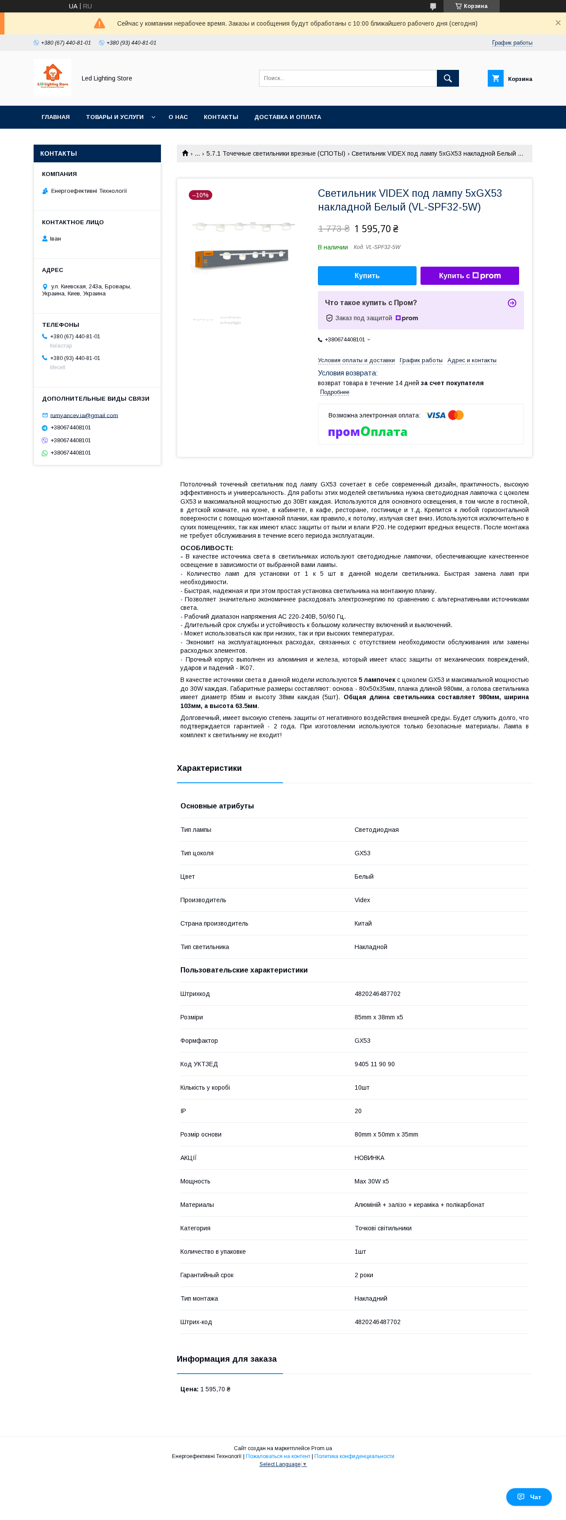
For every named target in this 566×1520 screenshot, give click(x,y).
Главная (56, 117)
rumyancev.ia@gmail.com (84, 415)
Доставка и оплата (287, 117)
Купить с (454, 275)
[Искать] (448, 78)
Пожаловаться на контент (278, 1456)
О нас (178, 117)
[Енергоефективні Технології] (52, 94)
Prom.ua (321, 1448)
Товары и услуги (115, 117)
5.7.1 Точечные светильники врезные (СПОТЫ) (276, 153)
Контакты (221, 117)
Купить (367, 275)
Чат (535, 1497)
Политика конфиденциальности (354, 1456)
